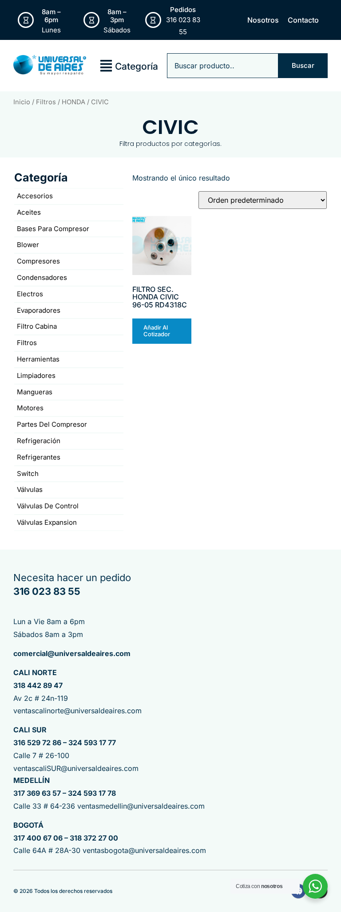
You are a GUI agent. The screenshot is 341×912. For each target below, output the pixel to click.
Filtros (46, 102)
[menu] (106, 65)
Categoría (136, 66)
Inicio (21, 102)
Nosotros (263, 20)
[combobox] (222, 65)
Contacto (303, 20)
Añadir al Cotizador (156, 331)
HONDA (73, 102)
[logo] (49, 65)
